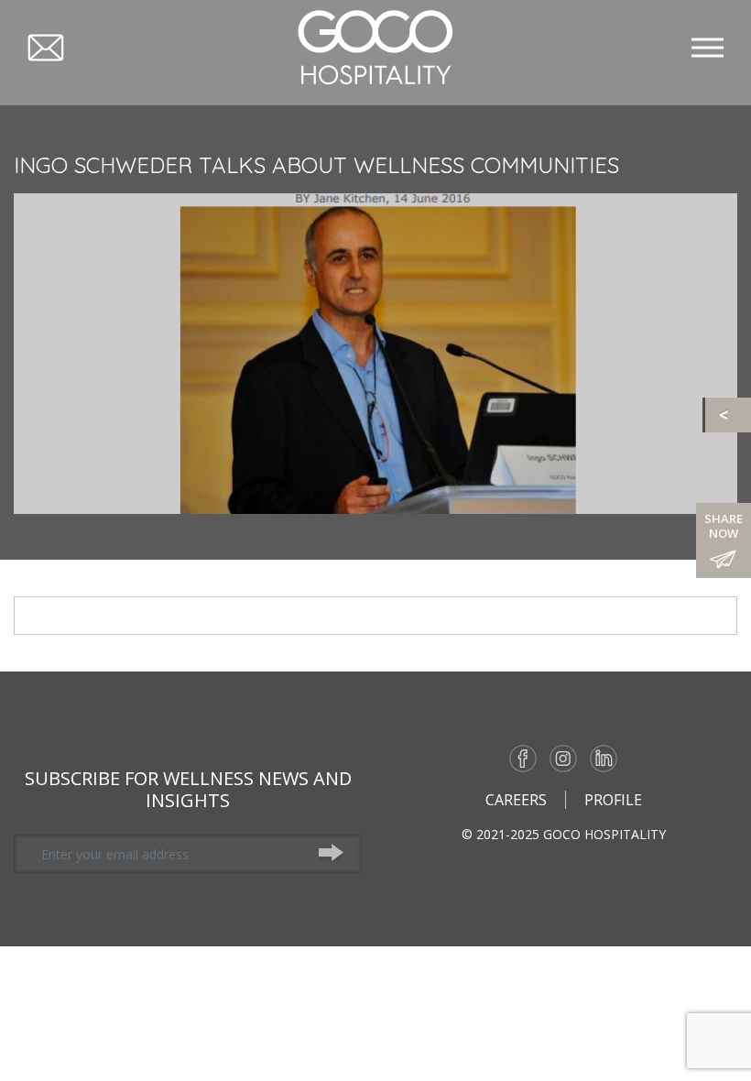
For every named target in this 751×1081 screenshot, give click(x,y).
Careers (516, 800)
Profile (613, 800)
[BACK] (728, 415)
